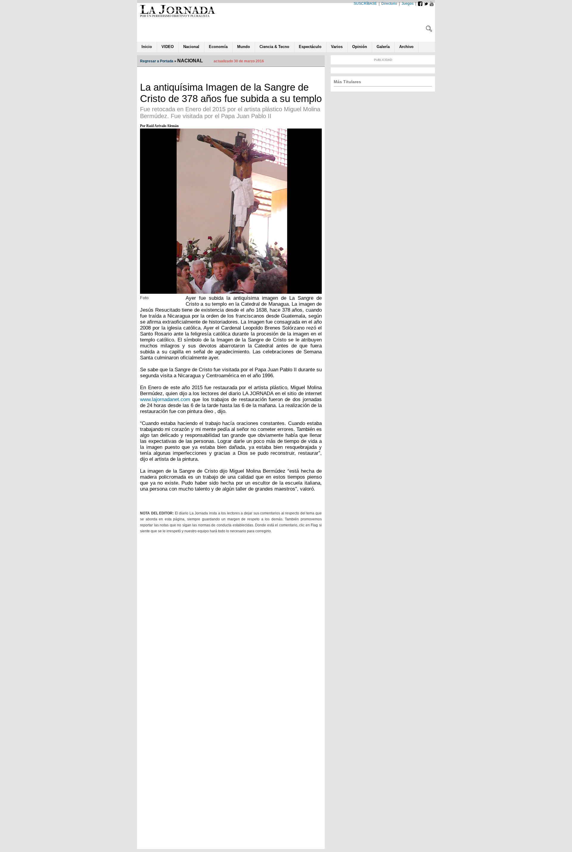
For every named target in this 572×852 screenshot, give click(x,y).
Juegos (408, 3)
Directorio (389, 3)
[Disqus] (231, 614)
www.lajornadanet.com (165, 399)
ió (359, 46)
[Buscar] (429, 30)
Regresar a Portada (156, 61)
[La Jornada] (177, 16)
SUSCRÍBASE (365, 3)
